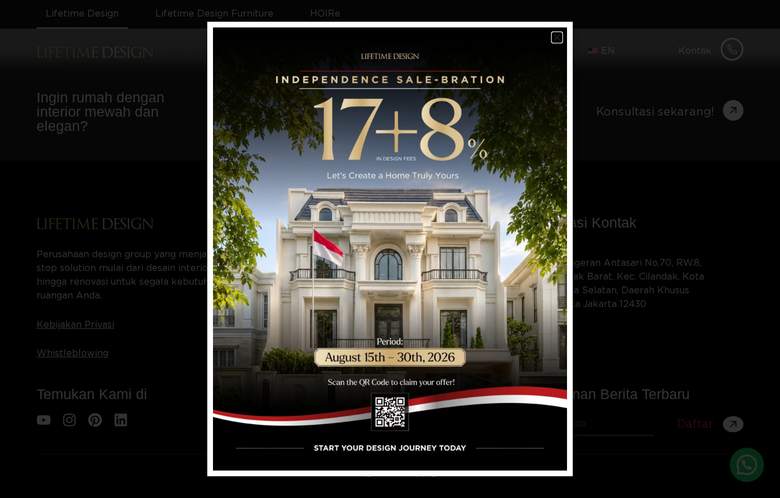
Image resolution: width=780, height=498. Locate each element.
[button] (557, 37)
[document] (390, 249)
